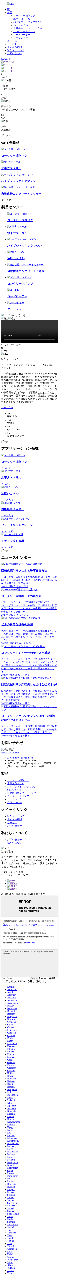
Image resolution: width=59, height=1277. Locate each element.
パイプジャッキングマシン (27, 22)
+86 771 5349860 (10, 752)
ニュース (12, 41)
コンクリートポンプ (24, 31)
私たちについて (15, 50)
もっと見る (7, 407)
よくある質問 (14, 47)
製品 (9, 12)
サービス (12, 44)
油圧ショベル (20, 25)
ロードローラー (21, 34)
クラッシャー (20, 37)
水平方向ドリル (21, 19)
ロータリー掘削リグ (24, 15)
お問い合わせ (14, 53)
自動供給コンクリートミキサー (30, 28)
